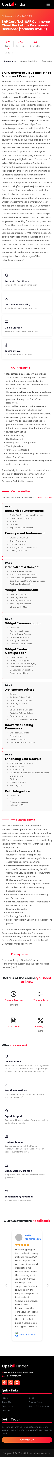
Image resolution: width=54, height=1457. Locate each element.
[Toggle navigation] (48, 4)
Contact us (7, 1406)
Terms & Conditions (39, 1406)
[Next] (48, 1285)
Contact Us (27, 1439)
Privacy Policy (35, 1402)
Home (5, 1398)
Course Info (10, 61)
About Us (6, 1402)
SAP (17, 16)
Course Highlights (28, 61)
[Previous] (6, 1285)
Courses (6, 1410)
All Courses (7, 16)
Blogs (31, 1398)
